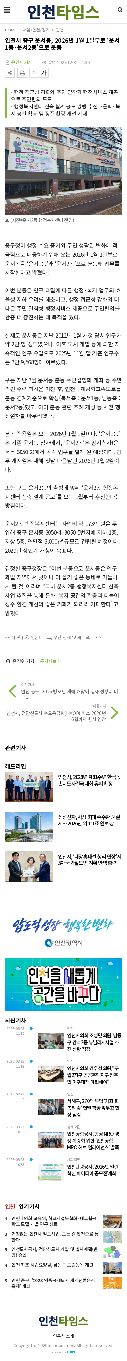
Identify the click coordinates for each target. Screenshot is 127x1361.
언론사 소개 (63, 1336)
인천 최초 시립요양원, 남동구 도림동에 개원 (52, 1264)
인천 (60, 30)
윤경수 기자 (21, 62)
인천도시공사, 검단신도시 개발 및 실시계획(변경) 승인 (54, 1252)
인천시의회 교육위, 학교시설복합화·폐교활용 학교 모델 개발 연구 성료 (53, 1221)
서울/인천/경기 (36, 30)
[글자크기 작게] (34, 73)
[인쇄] (22, 73)
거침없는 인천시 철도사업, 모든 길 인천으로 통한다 (55, 1237)
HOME (10, 30)
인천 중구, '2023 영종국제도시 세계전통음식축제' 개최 (53, 1283)
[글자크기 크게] (44, 73)
